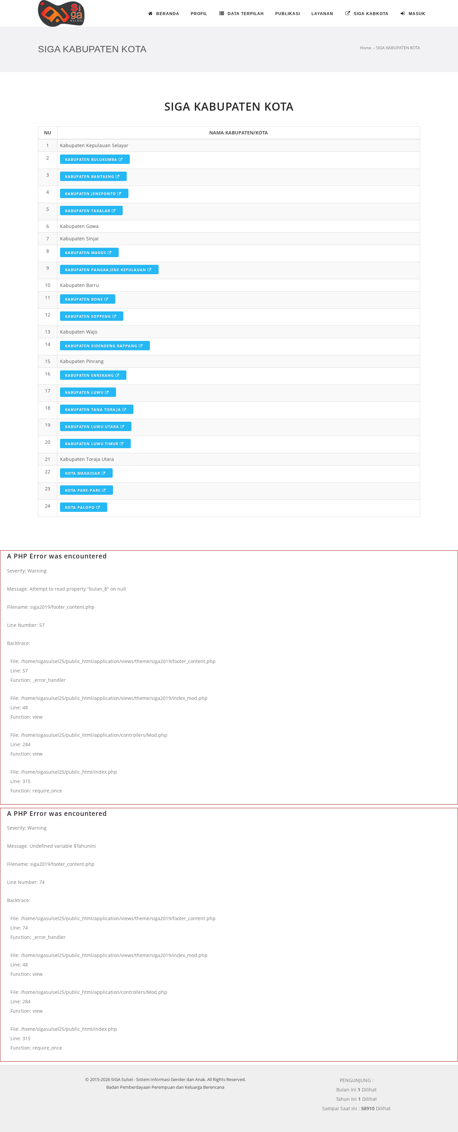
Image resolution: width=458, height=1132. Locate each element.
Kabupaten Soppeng (88, 316)
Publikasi (287, 13)
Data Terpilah (245, 13)
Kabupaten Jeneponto (91, 193)
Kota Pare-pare (83, 490)
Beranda (167, 13)
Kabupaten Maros (86, 252)
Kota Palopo (80, 507)
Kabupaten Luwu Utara (92, 426)
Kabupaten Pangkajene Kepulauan (106, 269)
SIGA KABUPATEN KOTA (398, 48)
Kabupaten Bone (84, 299)
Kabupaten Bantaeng (90, 176)
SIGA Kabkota (370, 13)
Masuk (416, 13)
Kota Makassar (83, 473)
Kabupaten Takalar (88, 210)
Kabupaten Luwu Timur (92, 443)
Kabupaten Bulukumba (92, 159)
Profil (199, 13)
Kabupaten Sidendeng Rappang (102, 345)
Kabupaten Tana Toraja (93, 409)
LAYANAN (322, 13)
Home (365, 48)
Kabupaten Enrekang (90, 375)
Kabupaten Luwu (85, 392)
